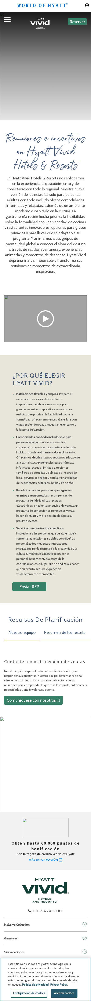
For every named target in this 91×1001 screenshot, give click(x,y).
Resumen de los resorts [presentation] (64, 632)
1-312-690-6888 (48, 911)
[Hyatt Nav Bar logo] (43, 6)
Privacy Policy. (59, 984)
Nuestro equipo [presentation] (22, 632)
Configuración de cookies (29, 993)
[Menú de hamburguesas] (7, 22)
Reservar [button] (77, 21)
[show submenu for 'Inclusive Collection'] (85, 924)
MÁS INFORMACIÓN (43, 860)
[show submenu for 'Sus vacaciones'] (85, 951)
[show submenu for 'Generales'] (85, 938)
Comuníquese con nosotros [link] (31, 700)
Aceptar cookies (64, 993)
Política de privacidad (35, 984)
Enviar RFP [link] (29, 586)
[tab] (22, 634)
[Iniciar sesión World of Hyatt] (87, 6)
